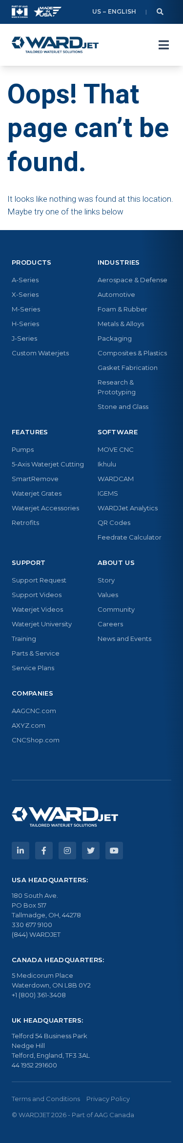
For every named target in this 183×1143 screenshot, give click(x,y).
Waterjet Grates (36, 493)
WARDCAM (116, 479)
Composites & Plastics (132, 353)
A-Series (25, 280)
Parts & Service (36, 653)
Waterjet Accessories (45, 508)
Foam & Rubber (122, 309)
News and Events (124, 638)
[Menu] (163, 45)
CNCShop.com (36, 740)
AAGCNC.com (34, 711)
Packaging (115, 338)
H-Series (25, 324)
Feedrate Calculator (130, 537)
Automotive (116, 294)
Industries (119, 262)
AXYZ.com (28, 725)
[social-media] (20, 850)
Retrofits (25, 522)
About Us (116, 562)
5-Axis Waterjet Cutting (48, 464)
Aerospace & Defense (132, 280)
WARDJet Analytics (128, 508)
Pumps (23, 449)
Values (108, 595)
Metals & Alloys (121, 324)
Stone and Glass (123, 406)
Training (24, 638)
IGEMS (108, 493)
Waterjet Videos (37, 609)
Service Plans (33, 668)
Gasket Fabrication (128, 367)
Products (32, 262)
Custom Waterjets (40, 353)
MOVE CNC (116, 449)
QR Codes (114, 522)
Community (116, 609)
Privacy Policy (108, 1099)
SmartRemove (35, 479)
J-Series (24, 338)
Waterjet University (42, 624)
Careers (110, 624)
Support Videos (36, 595)
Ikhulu (107, 464)
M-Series (26, 309)
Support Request (39, 580)
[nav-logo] (55, 45)
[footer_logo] (65, 817)
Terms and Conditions (46, 1099)
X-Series (25, 294)
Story (106, 580)
